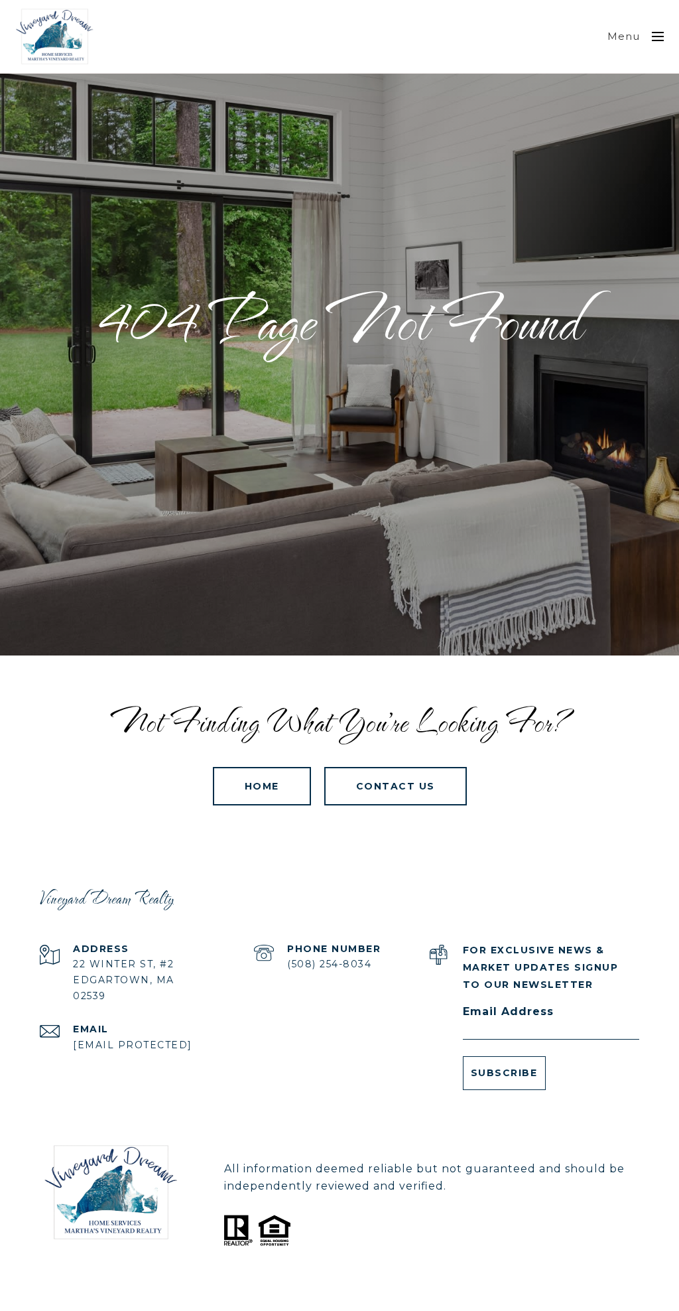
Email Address (508, 1011)
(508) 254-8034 (329, 964)
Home (262, 786)
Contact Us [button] (395, 786)
